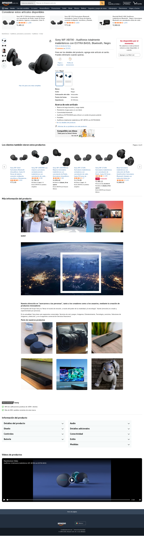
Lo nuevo (34, 8)
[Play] (3, 500)
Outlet (64, 8)
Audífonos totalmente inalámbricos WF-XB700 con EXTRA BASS (25, 463)
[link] (31, 25)
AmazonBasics (44, 8)
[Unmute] (140, 500)
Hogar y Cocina (134, 8)
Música (76, 8)
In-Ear (41, 34)
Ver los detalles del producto (66, 122)
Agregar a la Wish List (127, 55)
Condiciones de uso (66, 530)
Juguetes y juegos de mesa (97, 8)
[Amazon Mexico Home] (62, 524)
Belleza (83, 8)
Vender (12, 8)
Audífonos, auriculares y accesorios (20, 34)
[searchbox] (68, 3)
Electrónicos (123, 8)
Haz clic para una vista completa (30, 85)
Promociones (55, 8)
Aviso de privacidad (79, 530)
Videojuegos (113, 8)
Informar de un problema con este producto (72, 126)
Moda (70, 8)
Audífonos (35, 34)
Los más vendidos (23, 8)
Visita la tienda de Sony (63, 46)
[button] (5, 8)
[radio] (4, 41)
